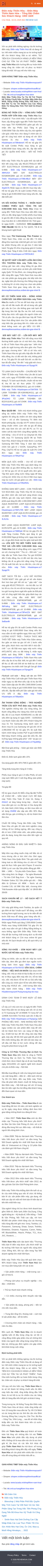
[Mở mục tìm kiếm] (32, 3)
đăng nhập (14, 1544)
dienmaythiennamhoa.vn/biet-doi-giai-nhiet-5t (21, 290)
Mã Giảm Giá (10, 1494)
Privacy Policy (13, 1555)
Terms (24, 1555)
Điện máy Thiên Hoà (20, 49)
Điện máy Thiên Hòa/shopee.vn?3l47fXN (20, 390)
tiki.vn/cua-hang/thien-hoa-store (20, 95)
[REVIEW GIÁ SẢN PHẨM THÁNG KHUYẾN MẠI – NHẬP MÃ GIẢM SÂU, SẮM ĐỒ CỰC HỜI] (4, 3)
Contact (32, 1555)
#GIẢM (13, 811)
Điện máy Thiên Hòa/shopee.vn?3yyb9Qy (23, 742)
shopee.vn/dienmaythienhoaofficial (25, 89)
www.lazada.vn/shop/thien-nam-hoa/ (26, 92)
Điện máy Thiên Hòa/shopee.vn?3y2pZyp (20, 1019)
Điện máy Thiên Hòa (14, 1498)
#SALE (5, 802)
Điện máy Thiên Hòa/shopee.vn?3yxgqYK (20, 365)
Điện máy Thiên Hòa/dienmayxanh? (26, 83)
